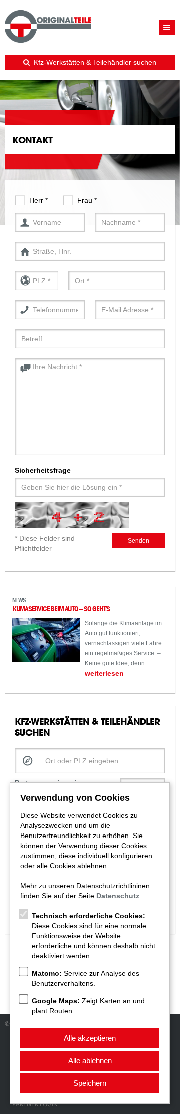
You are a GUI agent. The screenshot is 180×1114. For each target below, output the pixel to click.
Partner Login (35, 1104)
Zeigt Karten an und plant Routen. (88, 1006)
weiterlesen (104, 673)
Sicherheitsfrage (43, 470)
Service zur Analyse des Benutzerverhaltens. (86, 978)
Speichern (90, 1083)
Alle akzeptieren (90, 1038)
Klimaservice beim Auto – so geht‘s (61, 608)
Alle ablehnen (90, 1060)
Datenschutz (118, 896)
